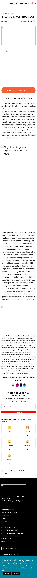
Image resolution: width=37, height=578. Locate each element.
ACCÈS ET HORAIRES (7, 510)
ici (3, 570)
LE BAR (3, 518)
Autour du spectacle (7, 13)
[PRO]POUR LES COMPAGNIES (10, 530)
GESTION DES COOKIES (8, 541)
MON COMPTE (5, 507)
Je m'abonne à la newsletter (10, 554)
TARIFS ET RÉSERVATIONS (9, 512)
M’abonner (18, 412)
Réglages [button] (6, 574)
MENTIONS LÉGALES (7, 538)
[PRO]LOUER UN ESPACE (8, 527)
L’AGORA (4, 521)
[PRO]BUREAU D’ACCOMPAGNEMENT (12, 533)
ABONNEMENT (5, 515)
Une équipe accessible (9, 548)
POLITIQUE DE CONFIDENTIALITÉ (11, 536)
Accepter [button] (15, 574)
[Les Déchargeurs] (18, 3)
